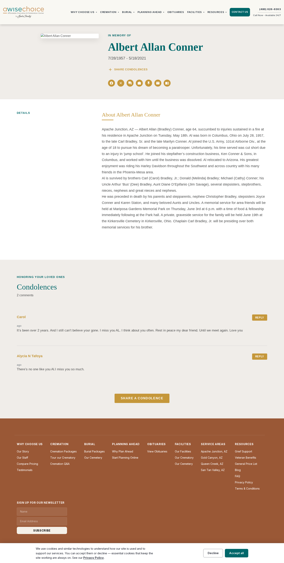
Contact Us (240, 11)
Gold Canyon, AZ (212, 457)
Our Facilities (183, 451)
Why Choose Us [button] (82, 12)
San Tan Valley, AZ (213, 470)
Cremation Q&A (60, 463)
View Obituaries (157, 451)
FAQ (237, 476)
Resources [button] (215, 12)
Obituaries (175, 12)
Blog (238, 470)
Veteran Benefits (245, 457)
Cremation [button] (108, 12)
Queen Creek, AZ (212, 463)
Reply (259, 317)
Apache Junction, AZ (214, 451)
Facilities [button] (194, 12)
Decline (213, 553)
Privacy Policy (244, 482)
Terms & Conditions (247, 488)
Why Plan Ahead (122, 451)
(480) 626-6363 (270, 9)
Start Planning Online (125, 457)
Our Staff (22, 457)
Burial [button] (127, 12)
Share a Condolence (142, 398)
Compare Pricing (27, 463)
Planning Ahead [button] (150, 12)
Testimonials (24, 470)
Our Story (23, 451)
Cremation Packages (63, 451)
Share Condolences (127, 69)
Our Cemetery (93, 457)
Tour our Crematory (62, 457)
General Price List (246, 463)
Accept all (236, 553)
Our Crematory (184, 457)
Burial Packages (94, 451)
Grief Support (243, 451)
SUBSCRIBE (42, 530)
